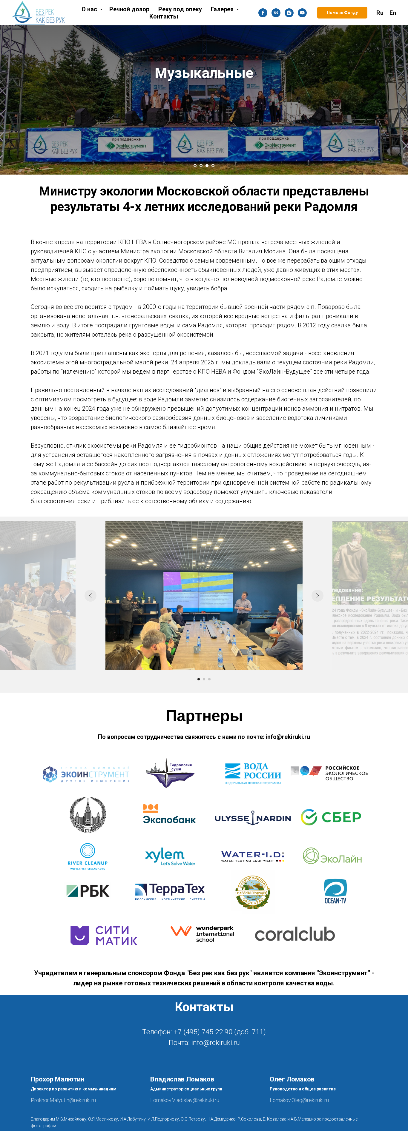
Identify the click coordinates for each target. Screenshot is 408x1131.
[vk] (276, 12)
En (392, 12)
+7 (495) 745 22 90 (203, 1032)
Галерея (223, 9)
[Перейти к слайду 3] (206, 165)
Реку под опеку (180, 9)
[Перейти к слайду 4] (212, 165)
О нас (90, 9)
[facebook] (262, 12)
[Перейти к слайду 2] (201, 165)
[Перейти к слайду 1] (195, 165)
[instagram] (289, 12)
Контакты (163, 16)
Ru (380, 12)
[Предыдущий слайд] (90, 596)
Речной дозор (129, 9)
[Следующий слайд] (317, 596)
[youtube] (302, 12)
